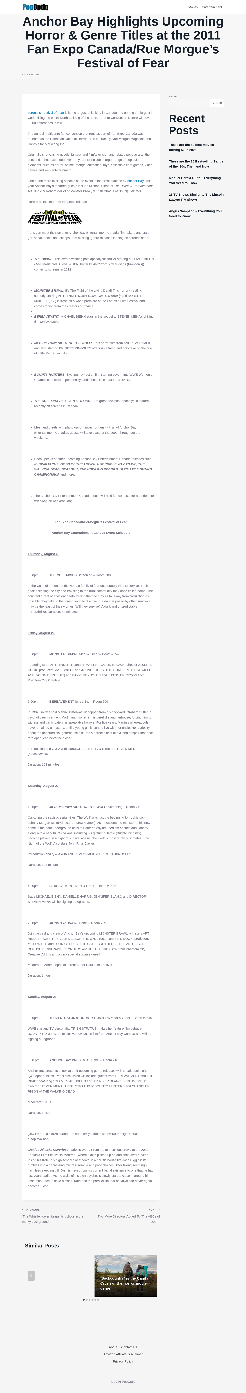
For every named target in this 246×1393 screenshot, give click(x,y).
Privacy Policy (123, 1361)
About (113, 1347)
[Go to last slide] (31, 1276)
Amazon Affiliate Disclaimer (123, 1354)
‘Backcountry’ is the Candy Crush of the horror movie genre (124, 1283)
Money (193, 7)
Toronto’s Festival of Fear (46, 113)
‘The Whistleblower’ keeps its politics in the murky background (52, 1215)
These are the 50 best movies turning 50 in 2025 (191, 147)
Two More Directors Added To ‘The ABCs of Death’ (129, 1215)
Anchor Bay (135, 181)
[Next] (150, 1276)
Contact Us (129, 1347)
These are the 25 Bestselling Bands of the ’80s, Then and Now (196, 164)
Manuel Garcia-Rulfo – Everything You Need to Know (195, 180)
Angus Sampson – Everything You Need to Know (195, 213)
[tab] (84, 1300)
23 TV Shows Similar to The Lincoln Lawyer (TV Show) (196, 197)
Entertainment (212, 7)
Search (173, 96)
